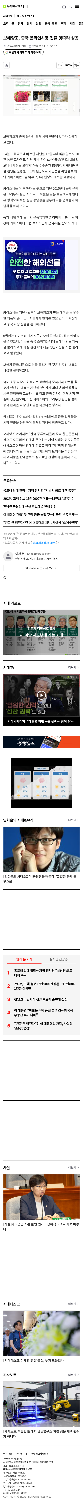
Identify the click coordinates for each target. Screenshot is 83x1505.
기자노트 (10, 1374)
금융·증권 (51, 23)
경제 (29, 23)
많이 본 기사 (24, 959)
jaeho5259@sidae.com (38, 553)
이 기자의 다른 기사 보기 (39, 568)
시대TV (8, 667)
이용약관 (7, 1453)
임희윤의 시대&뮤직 (18, 820)
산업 (38, 23)
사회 (72, 23)
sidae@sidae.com (44, 543)
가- (60, 65)
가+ (76, 65)
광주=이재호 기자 (16, 46)
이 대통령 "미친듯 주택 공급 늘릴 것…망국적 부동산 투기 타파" (41, 514)
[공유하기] (64, 6)
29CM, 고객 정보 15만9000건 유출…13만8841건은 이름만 (41, 498)
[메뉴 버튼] (77, 6)
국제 (63, 23)
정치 (20, 23)
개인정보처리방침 (40, 1453)
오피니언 (8, 23)
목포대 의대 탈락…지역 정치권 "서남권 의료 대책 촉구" (39, 490)
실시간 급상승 (59, 959)
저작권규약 (21, 1453)
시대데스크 (11, 1303)
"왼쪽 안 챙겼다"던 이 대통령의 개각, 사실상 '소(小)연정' (40, 522)
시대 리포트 (12, 603)
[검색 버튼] (70, 6)
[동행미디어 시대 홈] (15, 6)
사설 (6, 1167)
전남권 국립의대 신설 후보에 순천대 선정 (29, 506)
